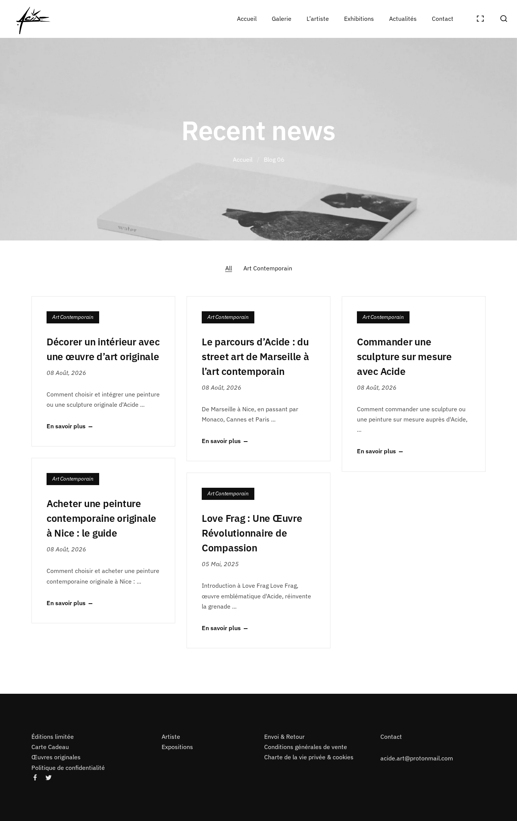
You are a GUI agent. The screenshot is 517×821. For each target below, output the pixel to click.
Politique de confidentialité (68, 767)
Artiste (171, 736)
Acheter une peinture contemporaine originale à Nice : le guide (101, 518)
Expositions (177, 747)
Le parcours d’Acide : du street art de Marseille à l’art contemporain (255, 356)
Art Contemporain (267, 268)
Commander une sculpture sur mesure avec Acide (404, 356)
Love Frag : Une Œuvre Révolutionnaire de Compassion (252, 533)
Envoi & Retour (284, 736)
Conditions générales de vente (305, 747)
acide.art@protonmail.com (416, 758)
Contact (391, 736)
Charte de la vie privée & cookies (308, 757)
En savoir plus (66, 426)
